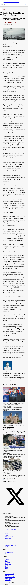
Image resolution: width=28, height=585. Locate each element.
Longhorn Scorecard (10, 545)
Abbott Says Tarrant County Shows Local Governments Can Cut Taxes (13, 403)
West (6, 568)
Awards (7, 575)
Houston (7, 562)
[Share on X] (1, 11)
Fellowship (8, 580)
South (6, 567)
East (6, 561)
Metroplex (8, 564)
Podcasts (7, 554)
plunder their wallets (11, 210)
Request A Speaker (10, 577)
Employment (8, 578)
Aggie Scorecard (9, 543)
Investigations (9, 536)
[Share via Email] (1, 15)
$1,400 (17, 78)
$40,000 (5, 231)
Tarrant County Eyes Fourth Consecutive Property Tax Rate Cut (13, 426)
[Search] (26, 5)
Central (7, 559)
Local (4, 9)
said (17, 99)
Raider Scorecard (9, 546)
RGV (6, 565)
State (6, 535)
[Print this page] (1, 17)
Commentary (8, 538)
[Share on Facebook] (1, 9)
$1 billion (16, 274)
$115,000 (16, 287)
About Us (5, 529)
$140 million (20, 283)
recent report (7, 121)
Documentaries (9, 552)
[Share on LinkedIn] (1, 13)
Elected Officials (9, 574)
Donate (10, 5)
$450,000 (18, 285)
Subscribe (18, 5)
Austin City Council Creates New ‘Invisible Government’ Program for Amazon (12, 450)
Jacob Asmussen (10, 22)
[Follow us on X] (15, 506)
